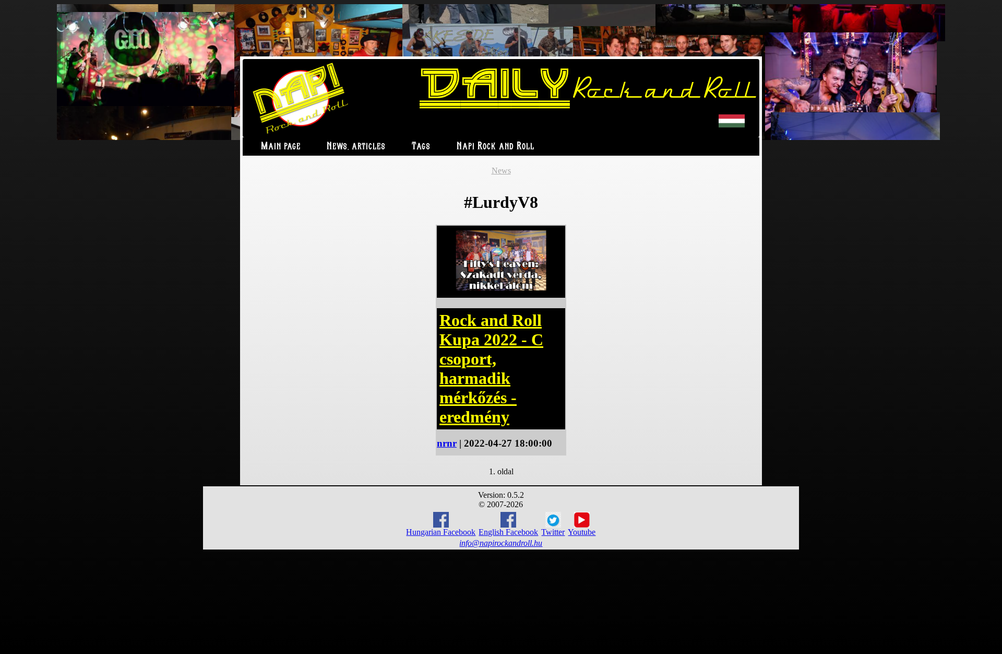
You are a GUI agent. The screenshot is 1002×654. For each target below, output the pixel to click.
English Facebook (508, 532)
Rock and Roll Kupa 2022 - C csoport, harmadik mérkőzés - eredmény (491, 368)
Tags (421, 146)
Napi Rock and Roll (495, 146)
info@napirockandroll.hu (500, 543)
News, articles (356, 146)
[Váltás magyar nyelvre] (731, 125)
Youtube (581, 532)
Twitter (553, 532)
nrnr (447, 443)
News (501, 170)
